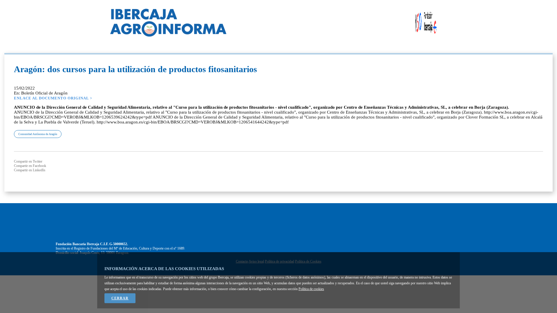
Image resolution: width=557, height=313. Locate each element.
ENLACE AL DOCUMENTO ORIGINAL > (53, 98)
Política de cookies (311, 289)
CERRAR (120, 298)
